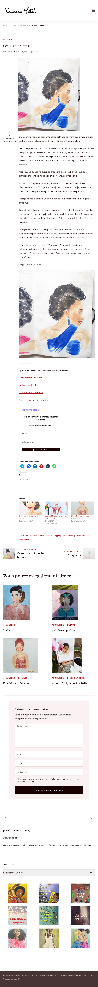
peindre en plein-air (64, 630)
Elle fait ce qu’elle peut (80, 516)
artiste (41, 536)
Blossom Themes (86, 975)
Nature (71, 625)
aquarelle (9, 40)
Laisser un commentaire (9, 140)
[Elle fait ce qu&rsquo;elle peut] (82, 508)
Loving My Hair (76, 678)
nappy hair (81, 536)
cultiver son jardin (28, 385)
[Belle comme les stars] (30, 508)
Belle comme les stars (30, 378)
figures (22, 678)
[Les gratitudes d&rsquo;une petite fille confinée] (56, 508)
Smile (6, 630)
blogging (57, 536)
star (88, 536)
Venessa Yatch (9, 52)
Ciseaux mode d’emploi (31, 392)
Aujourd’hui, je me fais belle (69, 683)
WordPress (18, 979)
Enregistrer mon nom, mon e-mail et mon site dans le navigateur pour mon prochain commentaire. (48, 780)
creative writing (69, 536)
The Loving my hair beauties (33, 400)
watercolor (24, 540)
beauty (49, 536)
